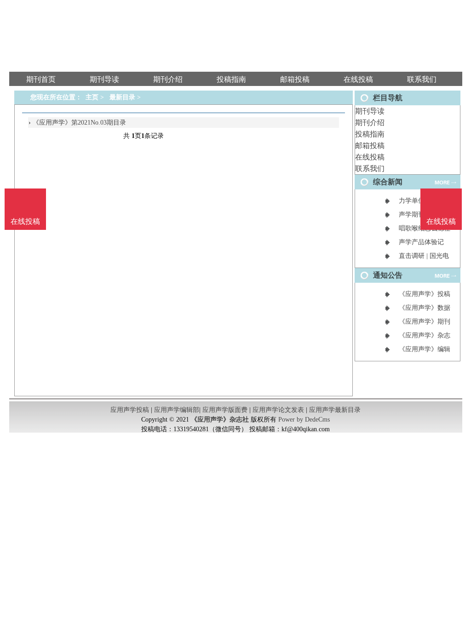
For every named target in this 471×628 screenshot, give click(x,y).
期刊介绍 (370, 122)
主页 (92, 97)
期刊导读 (370, 111)
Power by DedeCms (304, 419)
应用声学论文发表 (278, 409)
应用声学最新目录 (335, 409)
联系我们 (370, 168)
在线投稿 (370, 157)
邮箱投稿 (370, 145)
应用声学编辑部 (176, 409)
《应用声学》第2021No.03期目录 (79, 122)
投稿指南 (370, 134)
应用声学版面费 (224, 409)
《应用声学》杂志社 (220, 419)
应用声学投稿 (129, 409)
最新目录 (122, 97)
